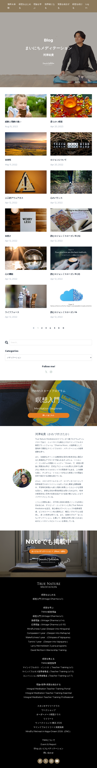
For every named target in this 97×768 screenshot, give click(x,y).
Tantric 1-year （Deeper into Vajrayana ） (48, 642)
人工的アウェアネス (14, 198)
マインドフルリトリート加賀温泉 (48, 727)
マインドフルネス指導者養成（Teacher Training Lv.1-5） (48, 671)
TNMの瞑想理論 (48, 612)
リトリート (48, 719)
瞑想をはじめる (48, 595)
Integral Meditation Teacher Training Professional (48, 697)
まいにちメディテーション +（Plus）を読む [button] (48, 551)
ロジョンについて (58, 160)
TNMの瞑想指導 (48, 663)
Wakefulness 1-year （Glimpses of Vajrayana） (48, 637)
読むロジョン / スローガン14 (63, 312)
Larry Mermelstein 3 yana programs (48, 646)
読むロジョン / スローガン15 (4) (65, 236)
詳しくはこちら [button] (48, 415)
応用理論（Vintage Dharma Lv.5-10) (48, 624)
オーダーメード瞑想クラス (48, 714)
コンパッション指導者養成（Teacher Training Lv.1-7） (48, 676)
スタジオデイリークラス (48, 706)
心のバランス (56, 198)
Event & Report (48, 744)
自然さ (8, 236)
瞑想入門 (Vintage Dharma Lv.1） (48, 599)
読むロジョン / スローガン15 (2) (65, 274)
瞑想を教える (48, 659)
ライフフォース (12, 312)
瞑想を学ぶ (48, 607)
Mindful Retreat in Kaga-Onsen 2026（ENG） (48, 731)
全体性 (8, 160)
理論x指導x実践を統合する (48, 684)
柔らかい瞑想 (56, 121)
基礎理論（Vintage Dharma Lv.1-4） (48, 620)
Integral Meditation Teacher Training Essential (48, 693)
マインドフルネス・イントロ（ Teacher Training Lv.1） (48, 667)
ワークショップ (48, 710)
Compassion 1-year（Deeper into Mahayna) (48, 633)
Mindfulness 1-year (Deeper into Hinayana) (48, 629)
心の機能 (9, 274)
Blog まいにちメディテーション (48, 748)
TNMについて (48, 740)
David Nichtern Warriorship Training (49, 650)
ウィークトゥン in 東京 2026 (48, 723)
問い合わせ (48, 753)
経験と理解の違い (13, 121)
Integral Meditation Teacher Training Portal (48, 689)
